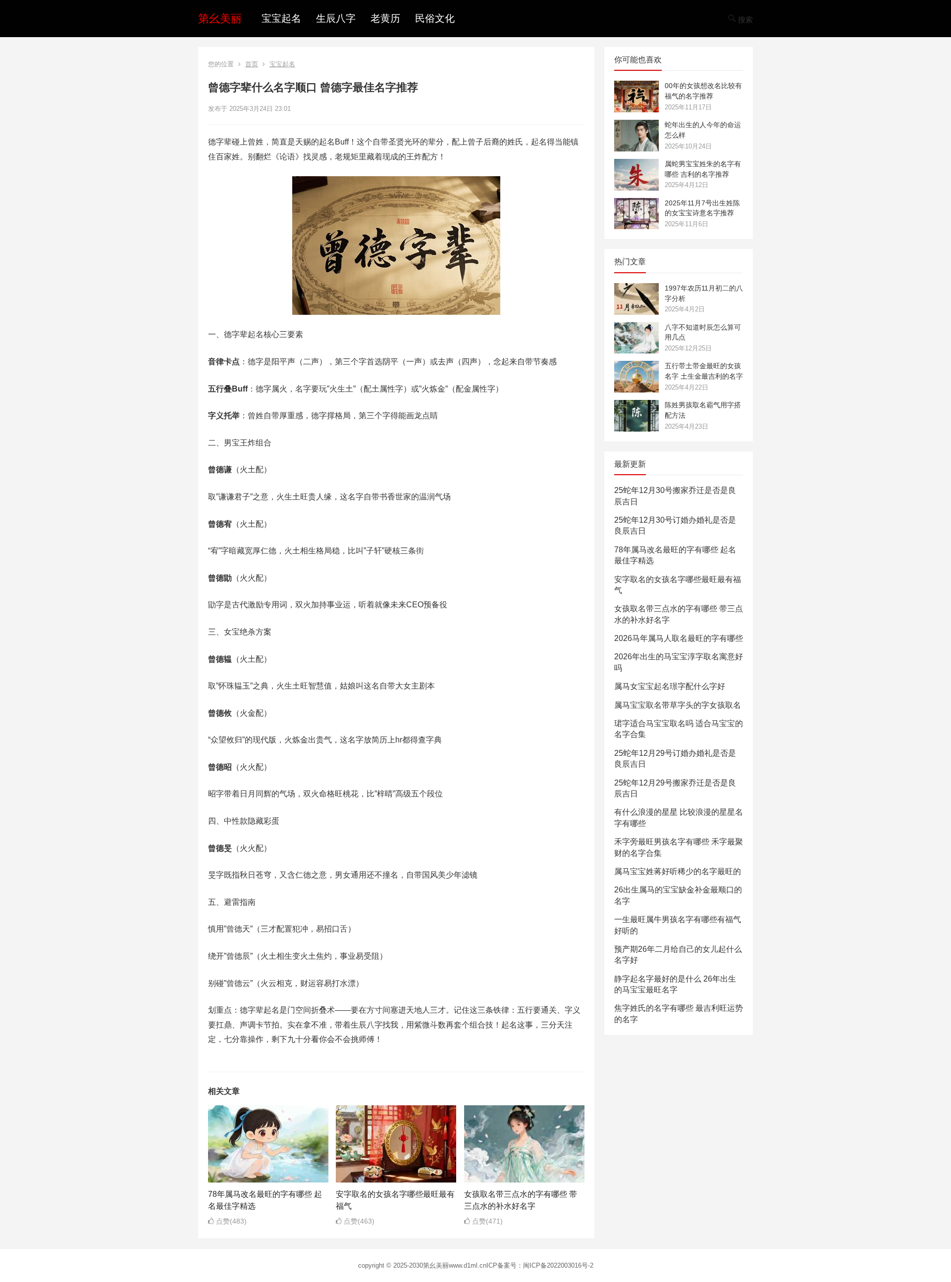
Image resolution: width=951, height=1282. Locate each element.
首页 (251, 64)
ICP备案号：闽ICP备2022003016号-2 (539, 1265)
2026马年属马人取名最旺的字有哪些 (678, 638)
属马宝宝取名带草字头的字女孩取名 (677, 705)
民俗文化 (435, 18)
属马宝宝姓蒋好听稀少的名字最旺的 (677, 871)
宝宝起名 (281, 18)
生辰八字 (336, 18)
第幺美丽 (220, 18)
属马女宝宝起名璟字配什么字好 (669, 686)
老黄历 (385, 18)
